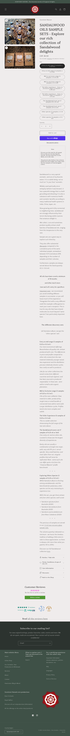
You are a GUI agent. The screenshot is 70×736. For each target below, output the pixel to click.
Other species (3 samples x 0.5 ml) (52, 118)
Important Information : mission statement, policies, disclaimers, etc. (54, 660)
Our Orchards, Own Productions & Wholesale (12, 666)
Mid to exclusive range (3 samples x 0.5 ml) (52, 82)
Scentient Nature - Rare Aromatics (51, 730)
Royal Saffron (9, 700)
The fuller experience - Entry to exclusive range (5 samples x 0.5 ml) (52, 95)
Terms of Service (51, 679)
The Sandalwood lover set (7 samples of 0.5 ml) (52, 107)
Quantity (42, 122)
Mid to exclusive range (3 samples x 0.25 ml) (52, 77)
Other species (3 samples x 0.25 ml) (52, 112)
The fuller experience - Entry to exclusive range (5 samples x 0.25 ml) (52, 89)
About (6, 675)
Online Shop (8, 660)
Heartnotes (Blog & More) (12, 683)
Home (6, 656)
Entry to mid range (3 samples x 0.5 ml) (52, 71)
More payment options (52, 142)
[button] (6, 9)
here (48, 551)
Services (7, 671)
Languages (49, 670)
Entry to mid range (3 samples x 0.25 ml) (52, 66)
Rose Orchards (9, 696)
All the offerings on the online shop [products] (19, 708)
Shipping (49, 58)
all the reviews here (38, 618)
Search (27, 660)
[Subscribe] (50, 643)
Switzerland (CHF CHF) (13, 731)
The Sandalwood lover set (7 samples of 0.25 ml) (52, 101)
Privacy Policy (50, 675)
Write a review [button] (35, 597)
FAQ (47, 666)
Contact (7, 679)
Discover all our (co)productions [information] (18, 704)
